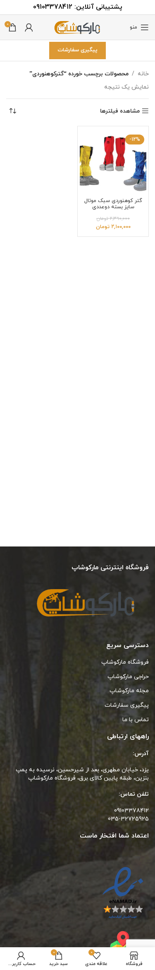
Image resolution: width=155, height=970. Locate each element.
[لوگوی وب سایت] (78, 27)
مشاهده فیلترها (120, 111)
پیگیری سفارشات (77, 50)
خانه (143, 74)
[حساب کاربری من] (29, 27)
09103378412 (52, 7)
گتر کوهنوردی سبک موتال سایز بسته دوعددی (113, 204)
